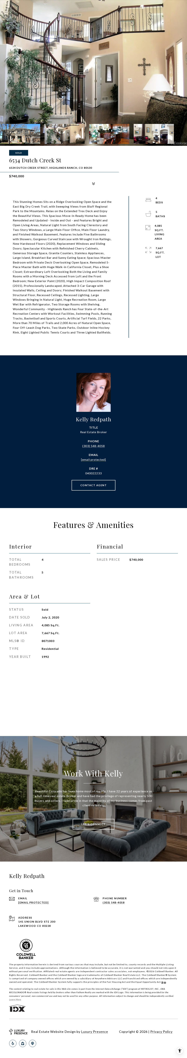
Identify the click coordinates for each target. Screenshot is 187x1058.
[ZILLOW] (22, 1043)
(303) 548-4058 (93, 446)
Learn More (15, 999)
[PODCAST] (32, 1043)
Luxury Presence (94, 1032)
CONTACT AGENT (93, 485)
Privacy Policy (161, 1032)
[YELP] (12, 1043)
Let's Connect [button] (93, 824)
